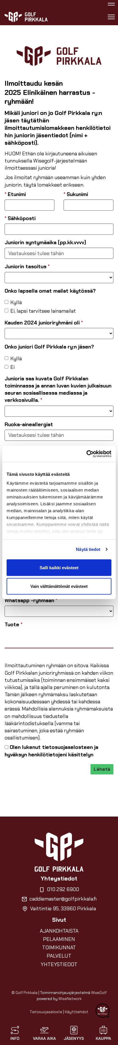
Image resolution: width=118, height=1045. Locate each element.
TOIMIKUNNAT (59, 947)
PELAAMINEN (59, 939)
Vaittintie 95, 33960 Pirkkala (63, 908)
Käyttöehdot (76, 1011)
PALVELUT (59, 955)
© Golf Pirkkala (24, 992)
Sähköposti (20, 218)
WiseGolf (99, 992)
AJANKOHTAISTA (59, 930)
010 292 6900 (63, 889)
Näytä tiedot (88, 549)
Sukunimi (76, 194)
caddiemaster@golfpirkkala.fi (63, 898)
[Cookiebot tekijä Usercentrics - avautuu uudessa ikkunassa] (86, 454)
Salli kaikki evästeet (59, 567)
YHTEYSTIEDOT (59, 964)
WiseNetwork (70, 998)
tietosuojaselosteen (67, 747)
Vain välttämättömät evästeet (59, 586)
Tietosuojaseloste (46, 1011)
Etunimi (15, 194)
